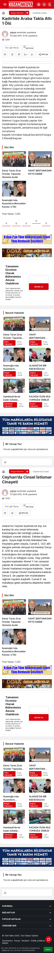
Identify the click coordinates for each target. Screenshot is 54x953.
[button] (38, 4)
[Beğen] (5, 54)
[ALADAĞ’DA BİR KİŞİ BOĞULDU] (40, 362)
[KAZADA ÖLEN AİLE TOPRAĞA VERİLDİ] (40, 393)
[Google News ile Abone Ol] (12, 47)
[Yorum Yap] (19, 54)
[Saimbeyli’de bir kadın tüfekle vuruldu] (14, 393)
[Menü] (5, 4)
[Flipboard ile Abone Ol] (28, 47)
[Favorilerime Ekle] (12, 54)
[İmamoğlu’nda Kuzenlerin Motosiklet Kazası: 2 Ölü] (14, 194)
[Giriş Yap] (44, 4)
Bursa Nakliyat (41, 938)
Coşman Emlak (17, 938)
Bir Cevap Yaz (13, 444)
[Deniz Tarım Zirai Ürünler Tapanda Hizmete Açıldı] (14, 165)
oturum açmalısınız (38, 449)
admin (13, 32)
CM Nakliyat (29, 938)
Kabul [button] (48, 949)
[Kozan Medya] (21, 4)
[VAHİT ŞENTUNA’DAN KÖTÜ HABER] (40, 165)
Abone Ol (38, 287)
